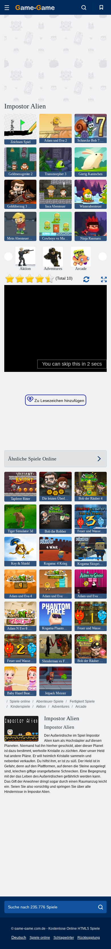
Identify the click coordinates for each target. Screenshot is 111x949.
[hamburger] (6, 7)
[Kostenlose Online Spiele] (35, 7)
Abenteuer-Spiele (49, 701)
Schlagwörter (64, 938)
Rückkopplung (88, 938)
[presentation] (8, 256)
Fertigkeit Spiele (82, 701)
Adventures (60, 707)
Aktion (41, 707)
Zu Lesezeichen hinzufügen (58, 400)
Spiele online (20, 701)
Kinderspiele (20, 707)
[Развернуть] (104, 279)
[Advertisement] (52, 57)
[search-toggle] (84, 7)
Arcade (81, 707)
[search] (100, 907)
